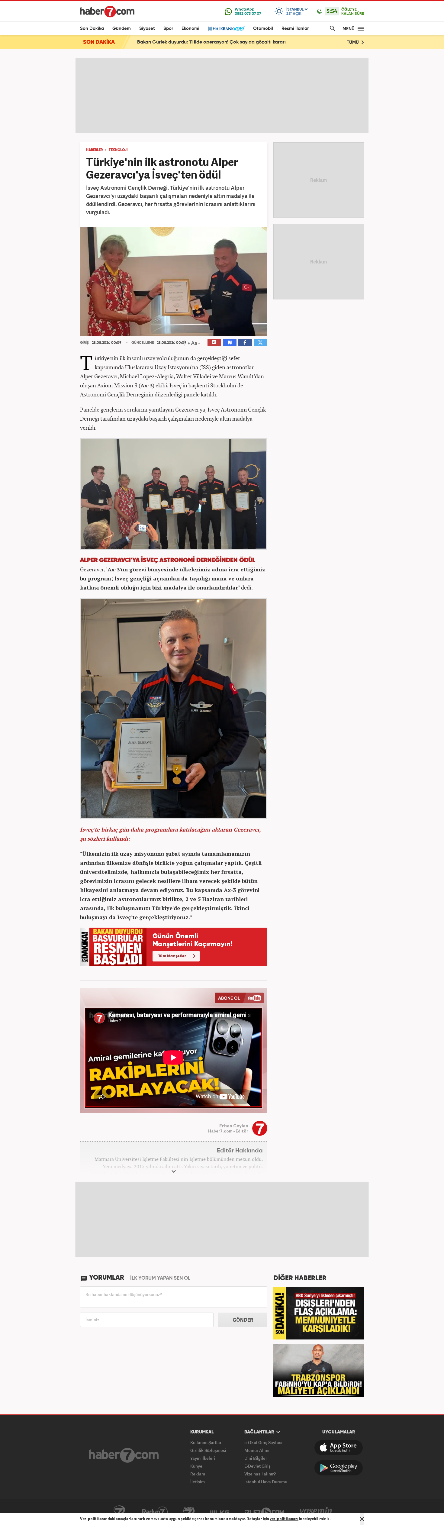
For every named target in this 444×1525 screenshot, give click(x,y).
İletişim (197, 1482)
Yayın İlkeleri (202, 1458)
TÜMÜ (353, 42)
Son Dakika (92, 28)
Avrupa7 (189, 1512)
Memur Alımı (256, 1450)
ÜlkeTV (219, 1512)
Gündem (121, 28)
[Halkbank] (226, 28)
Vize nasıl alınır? (260, 1474)
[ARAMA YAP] (331, 28)
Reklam (197, 1474)
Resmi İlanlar (295, 28)
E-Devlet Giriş (257, 1466)
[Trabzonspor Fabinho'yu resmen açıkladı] (318, 1370)
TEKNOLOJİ (118, 150)
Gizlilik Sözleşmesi (208, 1450)
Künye (196, 1466)
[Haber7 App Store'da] (338, 1447)
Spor (168, 28)
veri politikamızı (284, 1518)
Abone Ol (239, 998)
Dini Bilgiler (255, 1458)
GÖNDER (243, 1320)
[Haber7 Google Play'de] (338, 1467)
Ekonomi (190, 28)
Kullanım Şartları (206, 1442)
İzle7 (264, 1512)
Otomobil (263, 28)
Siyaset (147, 28)
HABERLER (94, 150)
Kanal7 (119, 1512)
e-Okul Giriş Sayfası (263, 1442)
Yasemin (316, 1512)
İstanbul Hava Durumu (265, 1482)
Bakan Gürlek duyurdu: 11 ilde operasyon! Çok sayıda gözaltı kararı (211, 42)
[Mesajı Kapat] (362, 1519)
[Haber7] (107, 11)
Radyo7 (155, 1512)
